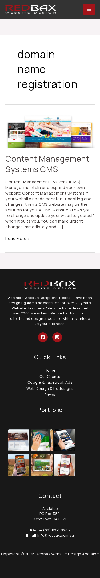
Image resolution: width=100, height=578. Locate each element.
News (50, 394)
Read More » (17, 238)
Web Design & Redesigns (50, 388)
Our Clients (50, 376)
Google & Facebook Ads (50, 382)
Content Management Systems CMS (47, 164)
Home (50, 370)
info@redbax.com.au (55, 535)
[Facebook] (43, 337)
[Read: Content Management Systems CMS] (50, 131)
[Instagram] (57, 337)
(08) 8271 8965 (56, 530)
